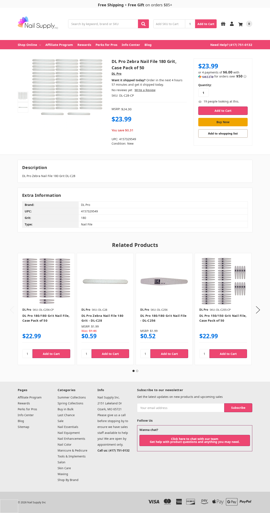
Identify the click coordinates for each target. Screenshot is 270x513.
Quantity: (205, 85)
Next (258, 309)
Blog (148, 45)
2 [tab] (137, 371)
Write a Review (145, 90)
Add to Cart (205, 24)
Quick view (46, 281)
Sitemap (23, 427)
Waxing (63, 474)
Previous (12, 309)
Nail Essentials (68, 427)
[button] (223, 74)
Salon (61, 462)
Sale (60, 421)
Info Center (131, 45)
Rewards (84, 45)
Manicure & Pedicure (72, 450)
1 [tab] (133, 371)
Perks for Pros (106, 45)
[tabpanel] (46, 309)
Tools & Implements (72, 456)
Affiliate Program (59, 45)
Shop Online (27, 45)
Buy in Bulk (65, 409)
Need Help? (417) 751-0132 (231, 45)
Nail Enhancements (71, 439)
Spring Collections (70, 403)
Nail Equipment (69, 433)
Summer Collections (72, 397)
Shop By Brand (68, 480)
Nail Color (65, 444)
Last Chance (66, 415)
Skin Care (64, 468)
